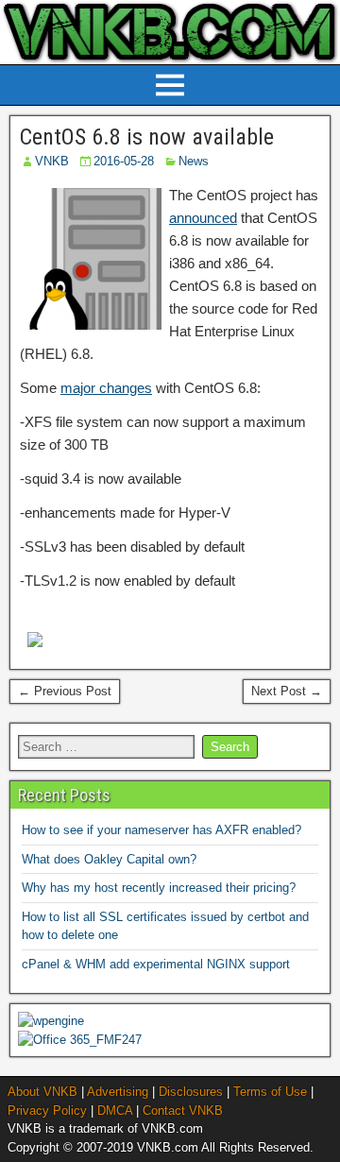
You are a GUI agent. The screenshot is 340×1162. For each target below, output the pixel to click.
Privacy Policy (47, 1110)
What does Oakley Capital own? (109, 859)
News (193, 161)
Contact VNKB (183, 1110)
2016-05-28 (124, 161)
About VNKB (42, 1092)
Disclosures (191, 1092)
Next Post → (286, 691)
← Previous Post (64, 691)
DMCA (114, 1110)
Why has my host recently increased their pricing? (159, 887)
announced (203, 218)
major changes (106, 388)
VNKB (52, 161)
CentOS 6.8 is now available (147, 137)
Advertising (117, 1092)
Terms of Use (270, 1092)
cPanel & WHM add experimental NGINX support (156, 964)
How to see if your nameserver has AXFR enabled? (161, 830)
